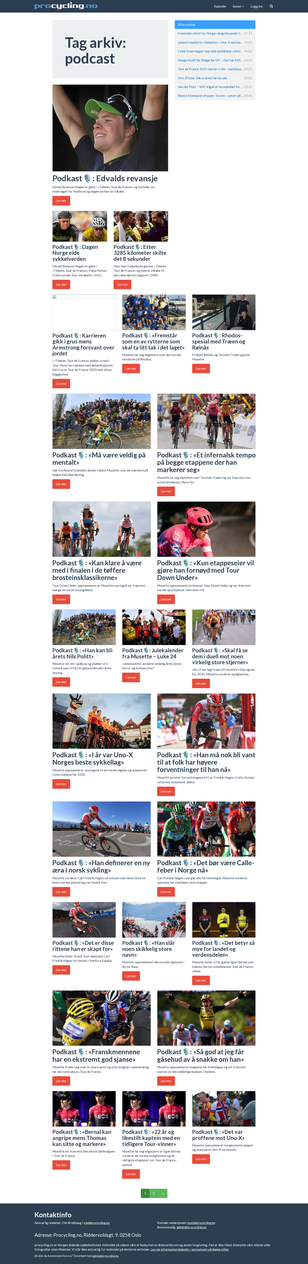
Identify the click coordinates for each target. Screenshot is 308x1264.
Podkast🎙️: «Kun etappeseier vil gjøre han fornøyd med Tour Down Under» (205, 570)
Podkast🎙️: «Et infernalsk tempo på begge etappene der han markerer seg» (206, 462)
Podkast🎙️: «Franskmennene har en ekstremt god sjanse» (96, 1055)
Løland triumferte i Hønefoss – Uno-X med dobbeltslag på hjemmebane (215, 42)
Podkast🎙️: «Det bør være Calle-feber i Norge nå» (205, 866)
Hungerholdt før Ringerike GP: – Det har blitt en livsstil (215, 60)
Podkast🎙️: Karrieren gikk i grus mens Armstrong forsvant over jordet (83, 344)
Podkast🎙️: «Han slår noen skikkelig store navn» (148, 948)
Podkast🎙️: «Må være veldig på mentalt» (99, 458)
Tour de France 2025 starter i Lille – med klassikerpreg (215, 69)
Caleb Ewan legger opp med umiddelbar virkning (215, 51)
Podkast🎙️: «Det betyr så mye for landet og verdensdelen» (223, 948)
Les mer (61, 200)
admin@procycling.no (191, 1227)
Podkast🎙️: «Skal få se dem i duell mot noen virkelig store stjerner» (220, 656)
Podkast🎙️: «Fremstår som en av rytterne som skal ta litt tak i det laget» (153, 341)
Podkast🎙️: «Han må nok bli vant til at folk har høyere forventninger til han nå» (206, 762)
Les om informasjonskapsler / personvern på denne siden (190, 1249)
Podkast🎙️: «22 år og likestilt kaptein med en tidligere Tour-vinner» (151, 1137)
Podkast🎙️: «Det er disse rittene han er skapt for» (83, 945)
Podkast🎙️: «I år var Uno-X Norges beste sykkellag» (92, 758)
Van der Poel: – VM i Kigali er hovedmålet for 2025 (215, 87)
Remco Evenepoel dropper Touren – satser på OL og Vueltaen (215, 95)
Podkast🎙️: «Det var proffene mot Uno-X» (218, 1134)
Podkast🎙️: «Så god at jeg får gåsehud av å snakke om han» (200, 1055)
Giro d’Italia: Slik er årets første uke (215, 78)
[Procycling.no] (66, 6)
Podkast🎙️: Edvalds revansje (105, 178)
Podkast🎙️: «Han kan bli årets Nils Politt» (82, 653)
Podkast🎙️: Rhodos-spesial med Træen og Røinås (218, 341)
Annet (237, 6)
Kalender (220, 6)
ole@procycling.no (97, 1223)
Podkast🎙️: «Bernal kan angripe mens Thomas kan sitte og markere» (81, 1137)
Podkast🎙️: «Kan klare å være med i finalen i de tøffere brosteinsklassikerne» (97, 570)
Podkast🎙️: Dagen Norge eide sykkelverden (75, 252)
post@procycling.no (201, 1223)
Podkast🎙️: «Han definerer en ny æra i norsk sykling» (101, 866)
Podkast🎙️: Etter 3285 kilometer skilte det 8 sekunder (140, 252)
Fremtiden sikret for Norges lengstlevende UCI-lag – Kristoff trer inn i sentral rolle (215, 33)
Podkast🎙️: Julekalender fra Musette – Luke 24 (153, 653)
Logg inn (257, 6)
